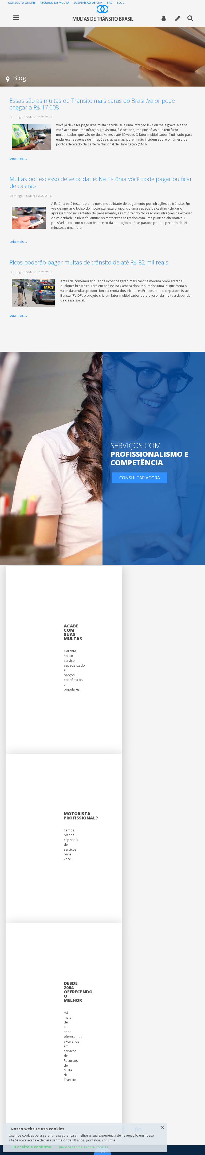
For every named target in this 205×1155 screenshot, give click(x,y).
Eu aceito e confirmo (31, 1146)
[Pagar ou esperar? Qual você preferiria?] (29, 217)
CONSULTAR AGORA (139, 478)
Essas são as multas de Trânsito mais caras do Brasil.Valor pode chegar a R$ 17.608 (92, 104)
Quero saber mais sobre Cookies (82, 1147)
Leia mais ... (18, 158)
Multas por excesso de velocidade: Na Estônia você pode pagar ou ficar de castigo (101, 182)
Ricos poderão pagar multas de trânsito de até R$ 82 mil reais (89, 262)
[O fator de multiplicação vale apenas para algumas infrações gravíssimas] (31, 136)
